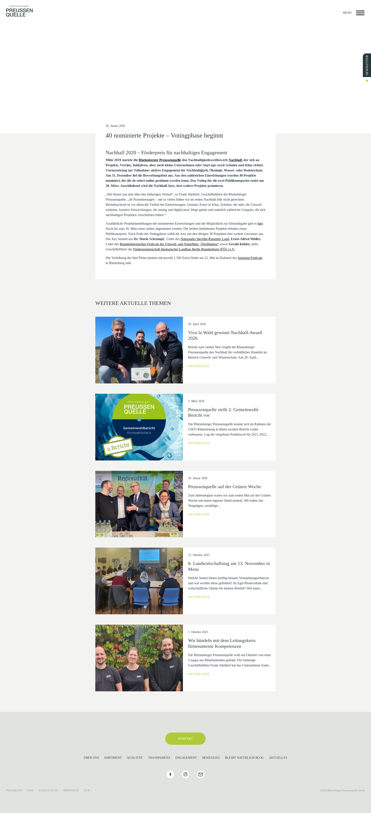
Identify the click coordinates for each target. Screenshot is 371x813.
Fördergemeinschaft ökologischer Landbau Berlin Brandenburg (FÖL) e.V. (184, 249)
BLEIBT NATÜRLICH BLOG (244, 757)
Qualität (135, 757)
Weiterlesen (198, 366)
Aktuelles (278, 757)
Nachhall (235, 160)
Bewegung (211, 757)
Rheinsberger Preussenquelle (160, 160)
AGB (86, 790)
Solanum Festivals (250, 258)
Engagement (186, 757)
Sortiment (113, 757)
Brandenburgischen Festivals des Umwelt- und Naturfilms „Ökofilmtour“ (169, 244)
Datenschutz (48, 790)
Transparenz (159, 757)
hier (260, 223)
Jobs (30, 790)
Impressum (71, 790)
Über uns (91, 757)
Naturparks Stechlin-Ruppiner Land (205, 239)
